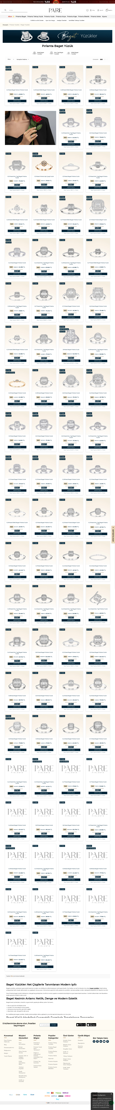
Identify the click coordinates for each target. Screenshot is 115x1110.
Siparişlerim (81, 1043)
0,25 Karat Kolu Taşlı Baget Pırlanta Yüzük (71, 133)
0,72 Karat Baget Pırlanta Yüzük (98, 739)
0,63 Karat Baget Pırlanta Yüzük (17, 739)
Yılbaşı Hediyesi (67, 1056)
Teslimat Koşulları (21, 1067)
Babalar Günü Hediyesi (67, 1045)
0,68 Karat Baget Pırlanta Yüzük (17, 695)
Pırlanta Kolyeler (53, 1061)
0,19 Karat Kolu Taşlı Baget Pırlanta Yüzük (97, 177)
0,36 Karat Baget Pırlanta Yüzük (17, 868)
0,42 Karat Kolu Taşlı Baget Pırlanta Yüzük (17, 782)
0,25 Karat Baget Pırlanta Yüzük (44, 479)
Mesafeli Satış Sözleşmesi (23, 1076)
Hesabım (80, 1040)
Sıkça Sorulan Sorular (23, 1052)
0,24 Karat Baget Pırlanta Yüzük (71, 566)
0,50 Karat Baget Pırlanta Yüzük (98, 133)
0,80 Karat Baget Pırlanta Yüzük (44, 652)
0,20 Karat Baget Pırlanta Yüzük (98, 479)
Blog (5, 1044)
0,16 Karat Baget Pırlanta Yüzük (71, 868)
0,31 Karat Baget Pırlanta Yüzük (44, 566)
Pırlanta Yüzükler (14, 25)
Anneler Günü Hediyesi (67, 1041)
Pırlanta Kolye (61, 16)
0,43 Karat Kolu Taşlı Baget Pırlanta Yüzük (44, 869)
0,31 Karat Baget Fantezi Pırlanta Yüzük (17, 90)
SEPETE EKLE (17, 101)
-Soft (48, 1103)
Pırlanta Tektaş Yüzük (35, 16)
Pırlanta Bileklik (83, 16)
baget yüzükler (94, 988)
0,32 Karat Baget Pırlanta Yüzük (17, 479)
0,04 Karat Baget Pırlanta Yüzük (98, 566)
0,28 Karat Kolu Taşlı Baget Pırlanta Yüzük (44, 912)
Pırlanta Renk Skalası (37, 1066)
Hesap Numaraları (22, 1047)
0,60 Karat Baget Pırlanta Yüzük (98, 306)
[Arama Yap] (5, 10)
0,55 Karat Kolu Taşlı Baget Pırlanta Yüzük (17, 912)
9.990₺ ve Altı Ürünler (37, 20)
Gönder (53, 1025)
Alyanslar (51, 1058)
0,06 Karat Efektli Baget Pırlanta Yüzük (17, 219)
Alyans (104, 16)
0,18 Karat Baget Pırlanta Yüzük (97, 90)
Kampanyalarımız (8, 1047)
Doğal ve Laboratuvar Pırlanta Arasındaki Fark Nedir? (38, 1055)
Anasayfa (5, 25)
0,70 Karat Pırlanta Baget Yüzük (98, 219)
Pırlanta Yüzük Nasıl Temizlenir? (38, 1048)
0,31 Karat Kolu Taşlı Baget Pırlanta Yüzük (97, 826)
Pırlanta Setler (96, 16)
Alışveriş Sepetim (80, 1046)
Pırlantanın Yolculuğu (37, 1043)
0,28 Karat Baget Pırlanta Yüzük (71, 479)
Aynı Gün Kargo (50, 20)
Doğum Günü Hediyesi (67, 1059)
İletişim (6, 1053)
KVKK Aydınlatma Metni (22, 1063)
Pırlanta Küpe (72, 16)
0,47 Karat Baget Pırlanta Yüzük (17, 955)
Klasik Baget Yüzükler (40, 53)
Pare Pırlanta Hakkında (8, 1041)
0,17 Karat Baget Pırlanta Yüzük (97, 782)
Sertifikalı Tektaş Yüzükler (76, 20)
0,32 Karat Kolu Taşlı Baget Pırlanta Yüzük (44, 782)
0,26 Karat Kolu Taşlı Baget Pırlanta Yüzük (71, 263)
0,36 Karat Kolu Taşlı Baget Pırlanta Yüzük (17, 609)
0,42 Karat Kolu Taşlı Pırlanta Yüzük (98, 609)
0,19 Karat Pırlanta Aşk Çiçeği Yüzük (44, 176)
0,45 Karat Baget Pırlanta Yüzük (98, 393)
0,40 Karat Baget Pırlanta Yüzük (17, 262)
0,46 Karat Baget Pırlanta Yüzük (17, 825)
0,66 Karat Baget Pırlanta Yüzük (98, 868)
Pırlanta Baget (21, 16)
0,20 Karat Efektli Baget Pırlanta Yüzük (44, 219)
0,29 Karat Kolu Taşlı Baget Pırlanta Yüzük (98, 523)
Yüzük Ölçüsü (8, 1056)
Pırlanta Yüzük (49, 16)
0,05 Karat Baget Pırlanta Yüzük (17, 393)
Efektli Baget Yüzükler (74, 53)
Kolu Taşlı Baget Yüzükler (58, 53)
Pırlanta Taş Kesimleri (37, 1062)
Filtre (9, 59)
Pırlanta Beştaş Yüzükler (52, 1052)
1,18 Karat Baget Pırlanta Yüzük (71, 349)
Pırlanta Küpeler (53, 1064)
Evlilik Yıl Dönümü (65, 1052)
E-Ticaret (52, 1103)
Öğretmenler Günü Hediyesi (67, 1064)
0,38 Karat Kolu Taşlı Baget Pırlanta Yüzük (98, 350)
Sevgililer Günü (67, 1049)
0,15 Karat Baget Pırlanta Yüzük (71, 176)
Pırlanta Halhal (52, 1055)
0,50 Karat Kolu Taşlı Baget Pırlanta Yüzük (17, 177)
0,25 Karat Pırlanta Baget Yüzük (71, 522)
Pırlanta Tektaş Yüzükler (52, 1043)
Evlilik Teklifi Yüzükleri (66, 1068)
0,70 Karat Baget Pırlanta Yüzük (71, 306)
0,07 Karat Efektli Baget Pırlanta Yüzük (71, 219)
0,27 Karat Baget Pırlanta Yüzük (71, 782)
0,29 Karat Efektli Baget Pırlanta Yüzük (44, 90)
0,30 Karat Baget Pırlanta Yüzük (71, 652)
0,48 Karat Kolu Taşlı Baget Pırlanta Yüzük (44, 956)
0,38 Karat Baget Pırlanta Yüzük (44, 393)
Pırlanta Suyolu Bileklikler (52, 1067)
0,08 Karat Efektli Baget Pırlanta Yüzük (71, 90)
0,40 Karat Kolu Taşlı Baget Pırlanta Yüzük (71, 609)
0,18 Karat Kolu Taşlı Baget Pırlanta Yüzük (17, 307)
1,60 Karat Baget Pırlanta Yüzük (71, 825)
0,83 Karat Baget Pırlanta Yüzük (44, 825)
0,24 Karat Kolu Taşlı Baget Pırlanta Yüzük (44, 609)
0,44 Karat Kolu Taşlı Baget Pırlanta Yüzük (44, 263)
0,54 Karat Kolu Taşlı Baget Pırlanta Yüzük (98, 912)
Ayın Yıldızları (113, 534)
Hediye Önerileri (62, 20)
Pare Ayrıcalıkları (22, 1043)
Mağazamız (7, 1050)
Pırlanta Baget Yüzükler (52, 1047)
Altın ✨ (11, 17)
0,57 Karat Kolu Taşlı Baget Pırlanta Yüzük (44, 307)
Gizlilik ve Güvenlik (21, 1080)
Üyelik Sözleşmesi (22, 1072)
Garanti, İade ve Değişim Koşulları (23, 1057)
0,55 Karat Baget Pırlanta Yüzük (98, 652)
